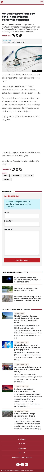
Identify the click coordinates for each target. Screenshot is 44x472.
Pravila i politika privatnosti (22, 457)
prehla (6, 179)
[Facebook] (18, 464)
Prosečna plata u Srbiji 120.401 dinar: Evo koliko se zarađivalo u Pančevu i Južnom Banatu (27, 299)
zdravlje (28, 176)
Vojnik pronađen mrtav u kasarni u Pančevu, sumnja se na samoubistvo (27, 280)
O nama (22, 444)
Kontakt (22, 453)
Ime (6, 212)
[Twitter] (22, 464)
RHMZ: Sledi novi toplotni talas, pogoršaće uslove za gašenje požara (27, 347)
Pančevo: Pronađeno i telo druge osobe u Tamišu (25, 289)
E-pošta (8, 221)
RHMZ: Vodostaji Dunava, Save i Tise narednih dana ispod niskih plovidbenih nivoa (26, 319)
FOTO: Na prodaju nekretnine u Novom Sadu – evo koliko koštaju (27, 369)
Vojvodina (7, 40)
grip (5, 176)
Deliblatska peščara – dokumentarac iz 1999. (24, 390)
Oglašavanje (22, 439)
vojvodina (16, 176)
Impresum (22, 448)
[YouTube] (26, 464)
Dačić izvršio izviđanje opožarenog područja (24, 414)
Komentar (8, 229)
